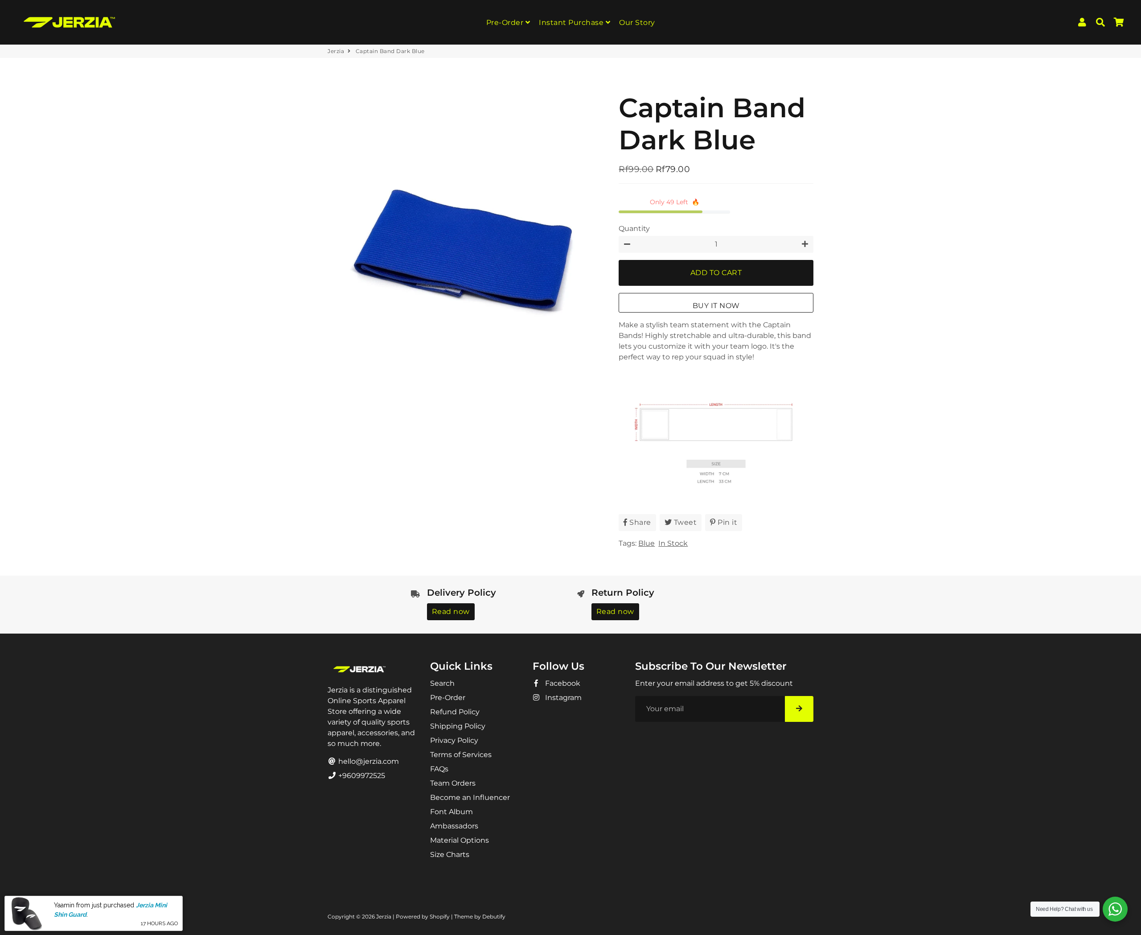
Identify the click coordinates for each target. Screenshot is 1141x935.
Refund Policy (455, 712)
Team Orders (453, 783)
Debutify (493, 916)
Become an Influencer (470, 797)
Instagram (562, 697)
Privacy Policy (454, 740)
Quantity (634, 228)
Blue (646, 543)
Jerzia (336, 51)
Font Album (451, 811)
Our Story (637, 22)
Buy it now (716, 305)
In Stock (673, 543)
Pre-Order (505, 22)
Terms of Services (461, 754)
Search (442, 683)
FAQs (439, 769)
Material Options (459, 840)
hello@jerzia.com (368, 761)
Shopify (440, 916)
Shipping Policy (457, 726)
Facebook (561, 683)
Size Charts (449, 854)
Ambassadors (454, 826)
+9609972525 (361, 775)
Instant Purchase (572, 22)
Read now (451, 611)
